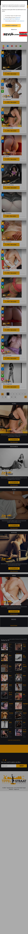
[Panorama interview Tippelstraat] (22, 34)
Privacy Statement (15, 19)
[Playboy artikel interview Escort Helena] (14, 34)
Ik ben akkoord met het (14, 21)
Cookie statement (20, 21)
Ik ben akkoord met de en (11, 18)
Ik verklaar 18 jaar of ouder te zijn (13, 15)
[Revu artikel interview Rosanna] (6, 34)
